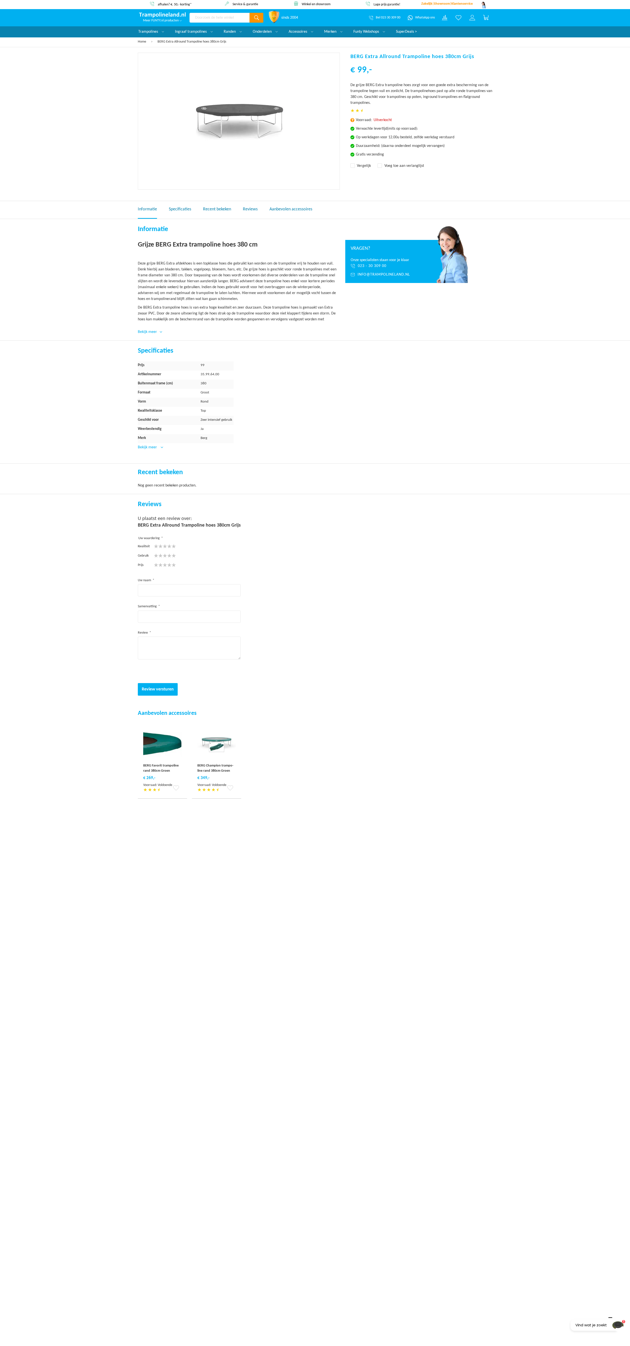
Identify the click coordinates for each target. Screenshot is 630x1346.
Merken (330, 32)
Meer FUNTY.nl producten (161, 20)
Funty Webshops (366, 32)
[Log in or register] (472, 18)
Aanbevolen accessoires (290, 209)
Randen (230, 32)
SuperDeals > (406, 32)
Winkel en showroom (245, 4)
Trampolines (148, 32)
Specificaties (180, 209)
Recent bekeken (217, 209)
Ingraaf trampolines (191, 32)
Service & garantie (175, 4)
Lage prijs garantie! (316, 4)
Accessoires (298, 32)
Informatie (147, 209)
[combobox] (219, 18)
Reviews (250, 209)
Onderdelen (263, 32)
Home (142, 42)
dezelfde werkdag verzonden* (387, 4)
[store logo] (162, 15)
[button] (177, 788)
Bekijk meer (148, 447)
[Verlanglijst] (458, 18)
